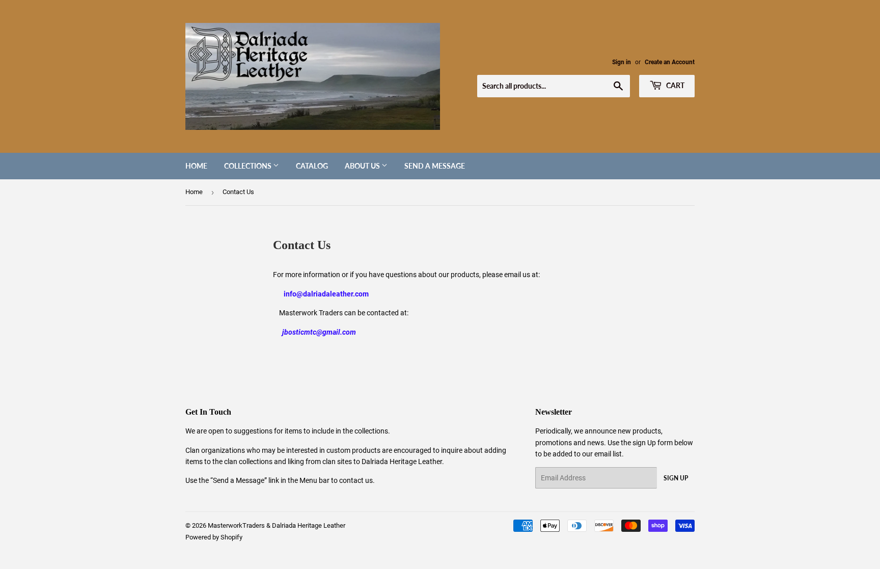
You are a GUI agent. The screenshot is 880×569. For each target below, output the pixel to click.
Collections (248, 165)
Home (196, 165)
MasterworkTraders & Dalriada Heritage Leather (276, 525)
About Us (363, 165)
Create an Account (670, 62)
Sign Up (676, 478)
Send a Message (434, 165)
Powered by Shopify (213, 537)
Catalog (312, 165)
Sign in (621, 62)
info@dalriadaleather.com (326, 294)
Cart (674, 85)
